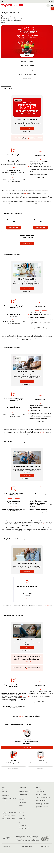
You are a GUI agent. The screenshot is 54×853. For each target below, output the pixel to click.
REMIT (20, 824)
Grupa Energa (22, 818)
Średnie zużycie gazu (40, 799)
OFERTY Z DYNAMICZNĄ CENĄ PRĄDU (27, 70)
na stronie (26, 193)
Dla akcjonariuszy (22, 825)
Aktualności (4, 790)
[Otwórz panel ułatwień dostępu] (48, 5)
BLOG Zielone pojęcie (23, 828)
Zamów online (27, 128)
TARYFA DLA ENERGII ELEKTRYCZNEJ (27, 74)
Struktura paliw (39, 804)
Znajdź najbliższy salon (13, 768)
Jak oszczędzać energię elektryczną (43, 803)
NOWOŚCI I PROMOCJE (27, 61)
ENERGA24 (22, 696)
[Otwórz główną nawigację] (52, 5)
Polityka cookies (5, 816)
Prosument (38, 808)
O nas (20, 814)
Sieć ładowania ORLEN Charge (42, 806)
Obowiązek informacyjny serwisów (9, 815)
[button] (52, 8)
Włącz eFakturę (39, 790)
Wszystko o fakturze (40, 796)
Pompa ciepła (21, 799)
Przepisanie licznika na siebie (24, 791)
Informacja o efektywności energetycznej (41, 801)
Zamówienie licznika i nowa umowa (26, 793)
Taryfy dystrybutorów (40, 793)
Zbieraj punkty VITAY (23, 794)
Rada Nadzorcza (22, 817)
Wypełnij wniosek (27, 747)
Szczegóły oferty (40, 177)
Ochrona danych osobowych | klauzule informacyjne (9, 813)
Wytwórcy (21, 805)
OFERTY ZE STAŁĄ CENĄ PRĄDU (27, 65)
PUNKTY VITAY (27, 79)
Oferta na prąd (22, 790)
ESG (20, 821)
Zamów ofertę (27, 647)
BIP (19, 822)
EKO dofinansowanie (23, 804)
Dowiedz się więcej (31, 138)
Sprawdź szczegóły (13, 227)
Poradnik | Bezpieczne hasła (7, 819)
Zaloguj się (51, 1)
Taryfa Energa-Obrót (40, 791)
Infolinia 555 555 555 (6, 795)
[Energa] (12, 5)
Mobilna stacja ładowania (24, 801)
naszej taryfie (47, 605)
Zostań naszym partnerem (24, 827)
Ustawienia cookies (7, 848)
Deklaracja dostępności (44, 846)
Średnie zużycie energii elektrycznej (43, 797)
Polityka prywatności (7, 846)
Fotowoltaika (21, 798)
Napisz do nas (4, 791)
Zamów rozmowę (41, 768)
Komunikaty (21, 812)
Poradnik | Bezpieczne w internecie (8, 818)
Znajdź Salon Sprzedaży (6, 793)
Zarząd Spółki (21, 815)
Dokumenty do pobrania (41, 794)
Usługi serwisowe (22, 802)
